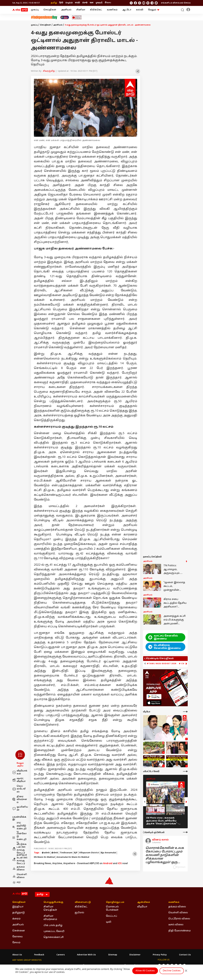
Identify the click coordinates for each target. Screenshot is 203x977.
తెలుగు (108, 3)
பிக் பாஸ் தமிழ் (53, 925)
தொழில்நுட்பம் (115, 902)
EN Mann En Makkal (44, 857)
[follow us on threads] (139, 3)
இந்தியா (17, 906)
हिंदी (61, 3)
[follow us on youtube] (143, 3)
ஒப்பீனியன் (22, 808)
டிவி (108, 922)
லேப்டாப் (111, 916)
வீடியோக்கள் (22, 772)
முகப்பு (35, 10)
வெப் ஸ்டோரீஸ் (21, 789)
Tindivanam (66, 853)
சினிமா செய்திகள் (50, 908)
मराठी (77, 3)
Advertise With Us (86, 955)
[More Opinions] (185, 832)
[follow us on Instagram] (148, 3)
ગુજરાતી (99, 3)
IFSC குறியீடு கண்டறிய (21, 827)
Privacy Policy (160, 955)
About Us (17, 955)
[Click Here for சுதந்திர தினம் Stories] (44, 17)
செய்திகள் (49, 10)
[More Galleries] (185, 771)
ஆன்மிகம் (143, 902)
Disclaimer (134, 955)
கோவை (17, 936)
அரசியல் (66, 10)
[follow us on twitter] (131, 3)
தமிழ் (54, 3)
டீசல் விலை (175, 924)
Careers (60, 955)
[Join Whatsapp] (156, 3)
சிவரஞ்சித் (49, 71)
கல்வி (139, 10)
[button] (20, 758)
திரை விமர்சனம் (22, 799)
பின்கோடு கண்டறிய (22, 838)
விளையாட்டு (83, 902)
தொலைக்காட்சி (54, 937)
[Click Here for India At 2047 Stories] (64, 17)
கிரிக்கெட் (96, 10)
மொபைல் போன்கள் (112, 908)
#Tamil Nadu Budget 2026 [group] (161, 663)
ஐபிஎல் (79, 912)
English (69, 3)
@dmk (54, 853)
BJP (75, 853)
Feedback (39, 955)
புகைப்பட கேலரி (54, 931)
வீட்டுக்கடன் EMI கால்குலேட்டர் (22, 848)
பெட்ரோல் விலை (179, 918)
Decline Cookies (172, 970)
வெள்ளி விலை (22, 876)
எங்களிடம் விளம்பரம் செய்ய (176, 3)
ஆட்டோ (126, 10)
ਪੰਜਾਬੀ (85, 3)
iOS (120, 863)
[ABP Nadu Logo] (20, 10)
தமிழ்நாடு (18, 912)
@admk (46, 853)
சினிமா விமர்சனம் (50, 918)
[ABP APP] (154, 696)
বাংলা (91, 3)
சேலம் (16, 942)
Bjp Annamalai (108, 853)
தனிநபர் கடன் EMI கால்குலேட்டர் (22, 859)
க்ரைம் (16, 918)
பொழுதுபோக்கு (53, 902)
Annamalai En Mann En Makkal (72, 857)
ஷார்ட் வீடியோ (21, 780)
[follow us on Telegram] (152, 3)
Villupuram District (89, 853)
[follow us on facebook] (135, 3)
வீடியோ (142, 906)
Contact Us (185, 955)
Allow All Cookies (145, 970)
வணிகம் (112, 10)
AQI (19, 882)
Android (107, 863)
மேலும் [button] (152, 10)
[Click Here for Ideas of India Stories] (76, 17)
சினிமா (80, 10)
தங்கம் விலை (21, 868)
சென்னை (18, 930)
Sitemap (112, 955)
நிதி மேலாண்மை (179, 930)
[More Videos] (185, 712)
